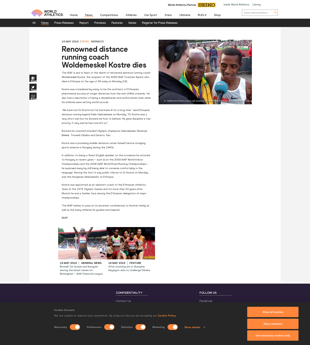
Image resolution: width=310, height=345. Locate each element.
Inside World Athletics (236, 4)
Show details (192, 327)
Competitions (109, 15)
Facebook (205, 301)
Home (74, 15)
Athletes (131, 15)
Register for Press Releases (160, 22)
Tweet (34, 89)
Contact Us (123, 301)
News (89, 15)
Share (34, 81)
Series (132, 22)
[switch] (109, 327)
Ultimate (184, 15)
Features (117, 22)
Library (257, 4)
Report (84, 22)
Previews (100, 22)
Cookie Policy (167, 315)
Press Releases (64, 22)
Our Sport (150, 15)
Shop (217, 15)
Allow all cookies (272, 312)
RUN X (202, 15)
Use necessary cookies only (273, 335)
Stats (168, 15)
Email (34, 98)
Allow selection (273, 323)
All (34, 22)
